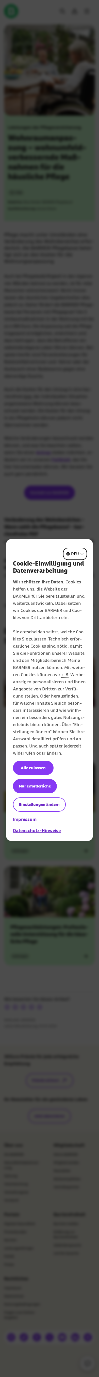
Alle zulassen (33, 767)
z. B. (65, 674)
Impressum (25, 819)
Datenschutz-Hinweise (37, 830)
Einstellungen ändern (39, 804)
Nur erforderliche (35, 786)
